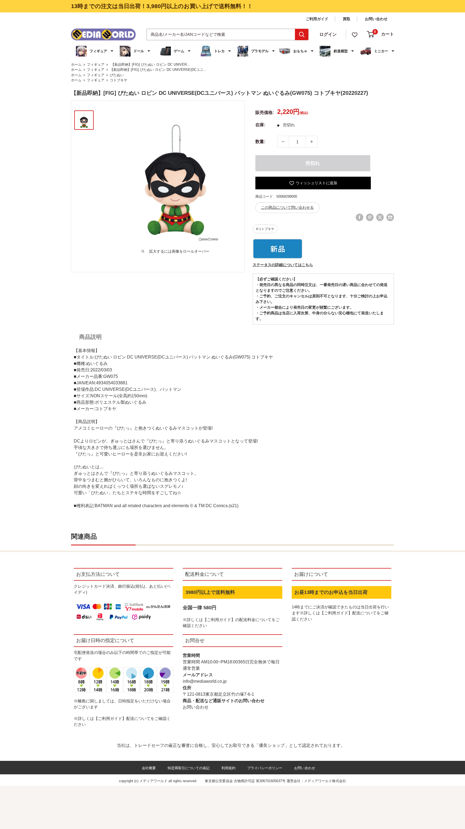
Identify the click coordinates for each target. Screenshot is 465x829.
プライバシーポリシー (264, 768)
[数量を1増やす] (311, 141)
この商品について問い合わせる (287, 207)
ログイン (328, 34)
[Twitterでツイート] (380, 217)
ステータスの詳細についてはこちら (283, 265)
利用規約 (228, 768)
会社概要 (149, 768)
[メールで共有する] (390, 217)
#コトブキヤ (265, 229)
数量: (260, 141)
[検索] (301, 34)
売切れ (312, 163)
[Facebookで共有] (359, 217)
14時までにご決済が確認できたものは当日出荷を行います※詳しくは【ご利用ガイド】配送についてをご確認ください (340, 613)
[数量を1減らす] (283, 141)
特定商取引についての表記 (189, 768)
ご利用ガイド (317, 19)
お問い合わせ (376, 19)
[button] (95, 51)
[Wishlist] (354, 34)
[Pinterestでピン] (370, 217)
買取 (346, 19)
